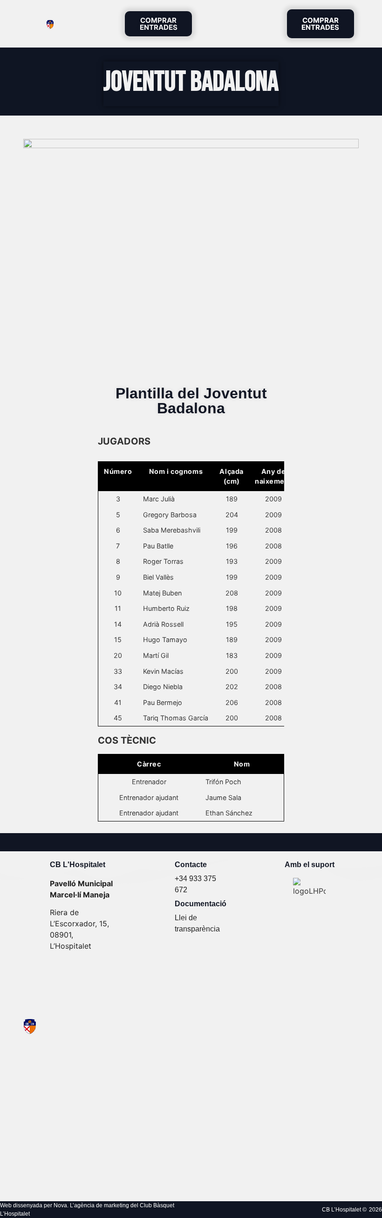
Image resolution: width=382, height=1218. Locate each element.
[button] (266, 24)
